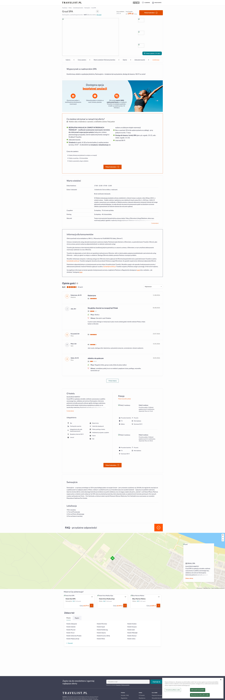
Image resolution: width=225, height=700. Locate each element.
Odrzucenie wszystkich (197, 690)
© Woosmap (199, 588)
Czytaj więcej (154, 223)
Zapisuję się (156, 682)
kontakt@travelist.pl (73, 261)
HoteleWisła (101, 639)
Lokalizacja (155, 60)
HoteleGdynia (101, 633)
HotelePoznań (70, 630)
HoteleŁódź (131, 630)
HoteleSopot (101, 627)
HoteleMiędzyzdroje (72, 639)
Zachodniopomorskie (78, 7)
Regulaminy (118, 685)
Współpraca (142, 698)
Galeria (68, 60)
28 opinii (99, 14)
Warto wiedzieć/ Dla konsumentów (104, 60)
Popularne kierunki (157, 695)
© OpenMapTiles (206, 588)
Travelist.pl (64, 7)
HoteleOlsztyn (131, 636)
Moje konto (158, 2)
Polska (70, 7)
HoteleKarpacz (132, 627)
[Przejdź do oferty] (91, 605)
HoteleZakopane (71, 624)
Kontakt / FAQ (125, 695)
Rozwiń (70, 643)
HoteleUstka (131, 639)
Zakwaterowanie (140, 60)
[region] (193, 688)
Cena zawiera (82, 60)
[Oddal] (223, 537)
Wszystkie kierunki (157, 698)
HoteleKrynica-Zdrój (103, 636)
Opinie (125, 60)
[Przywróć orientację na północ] (223, 540)
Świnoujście (87, 7)
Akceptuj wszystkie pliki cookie (200, 695)
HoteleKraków (131, 624)
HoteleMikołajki (132, 633)
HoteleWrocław (102, 624)
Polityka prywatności (125, 685)
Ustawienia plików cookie (173, 690)
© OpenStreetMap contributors (217, 588)
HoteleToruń (70, 633)
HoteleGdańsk (70, 627)
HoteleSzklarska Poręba (73, 636)
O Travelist (142, 695)
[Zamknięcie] (221, 680)
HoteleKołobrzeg (102, 630)
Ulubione (147, 2)
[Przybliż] (223, 535)
